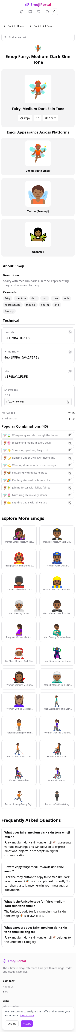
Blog (5, 991)
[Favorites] (39, 12)
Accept (27, 1023)
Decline (11, 1023)
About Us (8, 986)
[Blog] (30, 12)
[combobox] (38, 37)
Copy (27, 118)
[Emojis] (22, 12)
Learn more (27, 1015)
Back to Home (16, 26)
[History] (47, 12)
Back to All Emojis (44, 26)
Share (52, 118)
